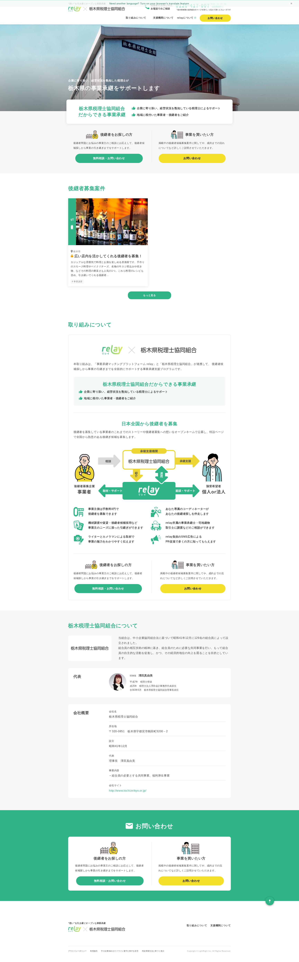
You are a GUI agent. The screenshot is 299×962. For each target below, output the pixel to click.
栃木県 (76, 251)
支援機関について (163, 17)
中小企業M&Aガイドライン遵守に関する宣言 (120, 951)
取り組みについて (136, 17)
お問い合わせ (192, 158)
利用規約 (94, 951)
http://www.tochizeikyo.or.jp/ (127, 790)
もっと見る (149, 295)
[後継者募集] (108, 242)
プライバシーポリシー (77, 951)
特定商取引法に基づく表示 (153, 951)
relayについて (185, 17)
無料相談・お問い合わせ (109, 158)
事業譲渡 (78, 281)
